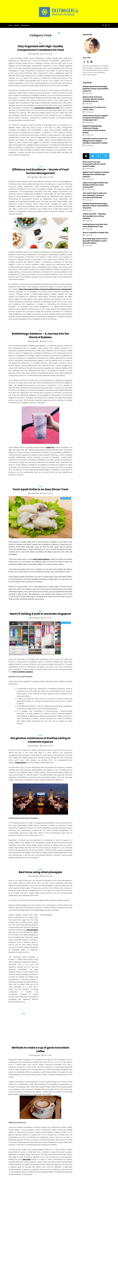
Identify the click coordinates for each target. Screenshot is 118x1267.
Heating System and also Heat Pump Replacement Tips (95, 225)
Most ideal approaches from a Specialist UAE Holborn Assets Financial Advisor (95, 241)
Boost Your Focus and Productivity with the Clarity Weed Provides (94, 164)
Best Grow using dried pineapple (40, 872)
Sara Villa (36, 54)
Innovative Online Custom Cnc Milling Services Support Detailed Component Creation (95, 140)
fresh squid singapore (41, 559)
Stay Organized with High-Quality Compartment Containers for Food (40, 48)
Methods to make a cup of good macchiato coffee (40, 1049)
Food (40, 43)
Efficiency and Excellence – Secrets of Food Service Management (40, 171)
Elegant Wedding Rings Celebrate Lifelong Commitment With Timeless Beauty (94, 129)
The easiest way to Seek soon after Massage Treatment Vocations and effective (95, 195)
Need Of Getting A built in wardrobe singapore (40, 614)
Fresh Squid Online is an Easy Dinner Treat (40, 489)
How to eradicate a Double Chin (95, 232)
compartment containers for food (46, 108)
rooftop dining (20, 762)
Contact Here (25, 25)
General (16, 25)
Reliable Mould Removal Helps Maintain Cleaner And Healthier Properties (95, 88)
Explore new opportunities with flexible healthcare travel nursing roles (95, 185)
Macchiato (27, 1159)
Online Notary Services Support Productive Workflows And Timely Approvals (95, 118)
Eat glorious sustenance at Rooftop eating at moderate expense (40, 740)
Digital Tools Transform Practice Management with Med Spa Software (96, 174)
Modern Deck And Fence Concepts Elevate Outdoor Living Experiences (93, 99)
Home (10, 25)
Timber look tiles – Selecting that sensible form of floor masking (94, 216)
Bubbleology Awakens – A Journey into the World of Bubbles (40, 335)
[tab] (86, 156)
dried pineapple (32, 930)
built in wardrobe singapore (23, 672)
